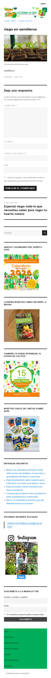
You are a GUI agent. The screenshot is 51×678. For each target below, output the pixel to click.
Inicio (6, 631)
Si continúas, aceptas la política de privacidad (25, 614)
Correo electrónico (15, 153)
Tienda (7, 654)
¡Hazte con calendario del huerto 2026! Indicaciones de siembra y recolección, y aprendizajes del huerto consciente (25, 473)
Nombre (8, 142)
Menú (43, 4)
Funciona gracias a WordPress (18, 673)
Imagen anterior (10, 21)
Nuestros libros (11, 649)
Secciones (8, 637)
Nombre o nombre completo (16, 597)
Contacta (8, 666)
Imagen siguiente (25, 21)
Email (6, 606)
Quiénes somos (11, 643)
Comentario (11, 105)
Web (6, 165)
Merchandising (11, 660)
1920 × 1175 (18, 77)
